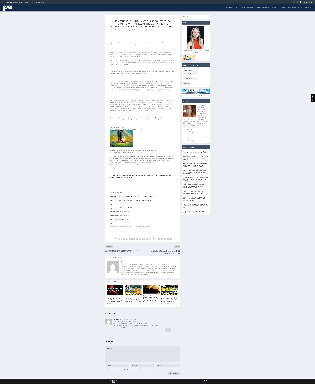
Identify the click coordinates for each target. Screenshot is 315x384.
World (242, 8)
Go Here (116, 319)
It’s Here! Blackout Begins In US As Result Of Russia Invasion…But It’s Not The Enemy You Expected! (169, 299)
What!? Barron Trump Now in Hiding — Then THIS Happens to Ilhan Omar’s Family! (195, 151)
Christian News (140, 30)
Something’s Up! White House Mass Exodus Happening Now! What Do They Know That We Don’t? (195, 158)
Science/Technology (295, 8)
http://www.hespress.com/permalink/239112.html (123, 223)
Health (273, 8)
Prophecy (282, 8)
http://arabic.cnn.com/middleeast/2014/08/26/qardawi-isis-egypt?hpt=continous (131, 200)
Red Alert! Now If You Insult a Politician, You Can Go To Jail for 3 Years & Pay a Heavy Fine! (194, 172)
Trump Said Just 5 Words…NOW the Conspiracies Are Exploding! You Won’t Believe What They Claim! (194, 186)
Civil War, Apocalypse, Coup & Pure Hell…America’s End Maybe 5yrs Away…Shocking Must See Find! (133, 300)
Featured (229, 8)
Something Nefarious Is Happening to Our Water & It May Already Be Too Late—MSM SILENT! (195, 205)
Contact (308, 8)
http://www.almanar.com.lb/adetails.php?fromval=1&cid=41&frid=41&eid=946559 (131, 204)
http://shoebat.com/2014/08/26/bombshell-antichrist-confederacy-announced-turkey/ (132, 196)
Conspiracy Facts (253, 8)
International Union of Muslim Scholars (153, 118)
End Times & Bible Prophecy (152, 30)
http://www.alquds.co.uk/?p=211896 (119, 215)
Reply (168, 330)
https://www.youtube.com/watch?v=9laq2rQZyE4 (137, 226)
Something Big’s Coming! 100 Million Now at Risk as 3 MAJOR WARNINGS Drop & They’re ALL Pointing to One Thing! (195, 165)
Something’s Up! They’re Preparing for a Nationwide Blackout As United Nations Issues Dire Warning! (194, 198)
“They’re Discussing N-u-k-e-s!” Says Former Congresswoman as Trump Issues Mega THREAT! (195, 179)
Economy (265, 8)
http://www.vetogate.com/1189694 (119, 219)
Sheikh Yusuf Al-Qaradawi (126, 118)
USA (236, 8)
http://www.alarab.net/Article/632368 (119, 211)
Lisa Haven (123, 30)
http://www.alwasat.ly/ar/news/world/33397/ (121, 208)
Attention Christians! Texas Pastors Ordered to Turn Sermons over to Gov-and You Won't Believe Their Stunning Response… (151, 299)
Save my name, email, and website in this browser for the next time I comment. (128, 370)
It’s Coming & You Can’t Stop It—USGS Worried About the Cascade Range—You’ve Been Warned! (114, 299)
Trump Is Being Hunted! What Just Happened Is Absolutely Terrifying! (193, 192)
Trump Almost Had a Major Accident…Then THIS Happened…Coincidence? (195, 212)
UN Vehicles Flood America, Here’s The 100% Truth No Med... (28, 2)
